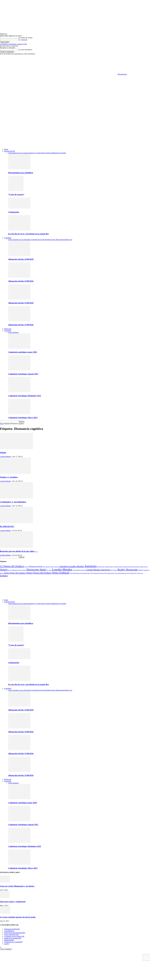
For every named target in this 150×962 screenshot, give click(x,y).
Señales (3, 452)
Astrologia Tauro (135, 566)
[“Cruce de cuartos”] (15, 190)
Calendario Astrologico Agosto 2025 (23, 374)
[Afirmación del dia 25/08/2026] (19, 255)
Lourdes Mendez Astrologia (98, 569)
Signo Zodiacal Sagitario (120, 573)
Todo (10, 153)
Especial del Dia (42, 239)
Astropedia (7, 330)
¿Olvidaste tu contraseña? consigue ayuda (13, 44)
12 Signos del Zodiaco (12, 566)
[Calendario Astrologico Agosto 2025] (19, 370)
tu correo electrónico (25, 49)
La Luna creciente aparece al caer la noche (18, 917)
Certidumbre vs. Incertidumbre (13, 502)
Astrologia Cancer (109, 566)
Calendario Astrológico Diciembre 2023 (24, 396)
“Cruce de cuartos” (16, 194)
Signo (6, 573)
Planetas (115, 570)
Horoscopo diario (36, 569)
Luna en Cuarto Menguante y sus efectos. (17, 886)
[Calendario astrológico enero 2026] (19, 348)
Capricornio (14, 570)
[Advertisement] (75, 90)
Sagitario (140, 570)
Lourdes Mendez (5, 456)
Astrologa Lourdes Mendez (71, 566)
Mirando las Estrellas (59, 153)
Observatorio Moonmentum (56, 239)
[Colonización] (19, 208)
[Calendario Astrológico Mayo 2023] (19, 413)
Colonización (13, 212)
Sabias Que (68, 239)
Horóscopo (7, 329)
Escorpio (20, 570)
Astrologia (90, 566)
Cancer (9, 570)
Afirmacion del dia (36, 566)
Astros (3, 569)
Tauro (138, 573)
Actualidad (7, 238)
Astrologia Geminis (118, 566)
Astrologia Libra (127, 566)
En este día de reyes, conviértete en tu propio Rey (28, 234)
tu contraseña (23, 40)
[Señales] (16, 448)
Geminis (24, 570)
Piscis (111, 570)
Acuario (26, 566)
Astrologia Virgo (144, 566)
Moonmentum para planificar (20, 173)
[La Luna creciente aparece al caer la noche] (5, 913)
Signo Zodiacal (60, 572)
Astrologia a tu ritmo (34, 153)
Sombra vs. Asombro (9, 477)
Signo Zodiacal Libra (109, 573)
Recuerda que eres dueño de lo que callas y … (19, 551)
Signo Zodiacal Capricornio (97, 573)
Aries (44, 566)
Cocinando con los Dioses (20, 239)
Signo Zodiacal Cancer (85, 573)
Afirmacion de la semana (20, 153)
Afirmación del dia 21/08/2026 (20, 303)
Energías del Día (9, 151)
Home (6, 149)
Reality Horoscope (128, 569)
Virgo (141, 573)
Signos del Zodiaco (42, 572)
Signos (29, 572)
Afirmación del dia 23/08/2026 (20, 281)
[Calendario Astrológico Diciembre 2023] (19, 392)
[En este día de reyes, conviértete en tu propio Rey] (19, 230)
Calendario (15, 332)
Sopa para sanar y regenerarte (13, 901)
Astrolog (48, 566)
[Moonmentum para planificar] (19, 169)
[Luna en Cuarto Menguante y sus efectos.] (5, 882)
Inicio (2, 423)
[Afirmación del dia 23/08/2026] (19, 277)
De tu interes (32, 239)
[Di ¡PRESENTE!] (16, 522)
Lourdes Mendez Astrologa (79, 570)
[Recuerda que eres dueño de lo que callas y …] (16, 547)
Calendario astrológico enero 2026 (22, 352)
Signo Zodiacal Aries (74, 573)
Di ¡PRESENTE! (7, 526)
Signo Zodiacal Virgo (132, 573)
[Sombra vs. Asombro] (15, 473)
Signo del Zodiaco (18, 573)
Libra (50, 570)
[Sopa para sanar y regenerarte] (5, 897)
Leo (48, 570)
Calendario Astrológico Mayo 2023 (22, 418)
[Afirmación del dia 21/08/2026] (19, 299)
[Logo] (58, 125)
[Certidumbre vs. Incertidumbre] (16, 498)
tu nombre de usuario (25, 38)
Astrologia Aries (100, 566)
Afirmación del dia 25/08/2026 (20, 259)
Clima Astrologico (47, 153)
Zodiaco (4, 575)
